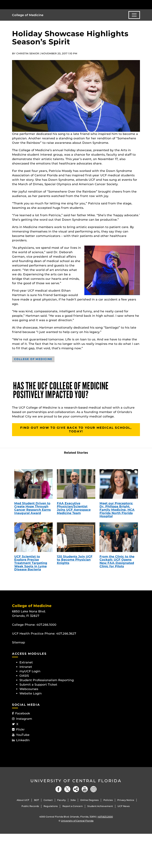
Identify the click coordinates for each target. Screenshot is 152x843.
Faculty (61, 800)
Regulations (51, 806)
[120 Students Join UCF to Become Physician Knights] (76, 537)
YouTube (22, 735)
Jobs (73, 800)
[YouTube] (85, 789)
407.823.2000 (105, 816)
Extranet (26, 662)
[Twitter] (67, 789)
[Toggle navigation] (134, 15)
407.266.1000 (46, 624)
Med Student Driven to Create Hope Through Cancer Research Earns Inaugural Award (32, 508)
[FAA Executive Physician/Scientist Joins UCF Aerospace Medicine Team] (76, 484)
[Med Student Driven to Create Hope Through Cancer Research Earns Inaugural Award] (33, 484)
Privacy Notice (125, 800)
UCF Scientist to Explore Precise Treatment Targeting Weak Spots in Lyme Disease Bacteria (30, 563)
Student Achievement (100, 806)
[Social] (76, 789)
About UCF (23, 800)
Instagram (24, 718)
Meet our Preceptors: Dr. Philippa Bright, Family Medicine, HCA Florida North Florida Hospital (117, 510)
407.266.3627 (66, 633)
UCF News (124, 806)
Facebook (22, 713)
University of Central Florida (76, 780)
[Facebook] (58, 789)
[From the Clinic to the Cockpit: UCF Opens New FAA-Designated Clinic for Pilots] (119, 537)
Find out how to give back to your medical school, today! (76, 429)
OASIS (24, 675)
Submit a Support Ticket (38, 684)
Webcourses (28, 689)
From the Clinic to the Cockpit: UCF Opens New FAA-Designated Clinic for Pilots (117, 561)
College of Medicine (27, 15)
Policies (108, 800)
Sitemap (18, 642)
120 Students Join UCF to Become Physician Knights (74, 560)
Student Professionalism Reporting (46, 680)
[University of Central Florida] (36, 4)
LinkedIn (23, 740)
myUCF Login (29, 671)
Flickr (20, 729)
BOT (36, 800)
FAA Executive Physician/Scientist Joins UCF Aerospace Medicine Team (74, 508)
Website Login (30, 693)
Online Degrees (89, 800)
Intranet (25, 667)
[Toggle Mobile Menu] (139, 4)
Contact (48, 800)
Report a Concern (72, 806)
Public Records (30, 806)
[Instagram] (93, 789)
